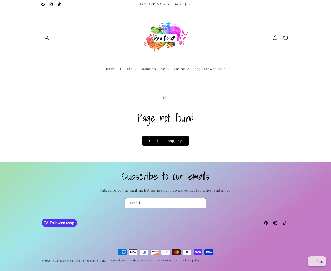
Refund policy (119, 260)
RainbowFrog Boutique (66, 260)
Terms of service (167, 260)
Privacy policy (191, 260)
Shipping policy (142, 260)
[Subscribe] (201, 203)
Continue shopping (165, 140)
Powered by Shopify (94, 260)
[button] (47, 38)
